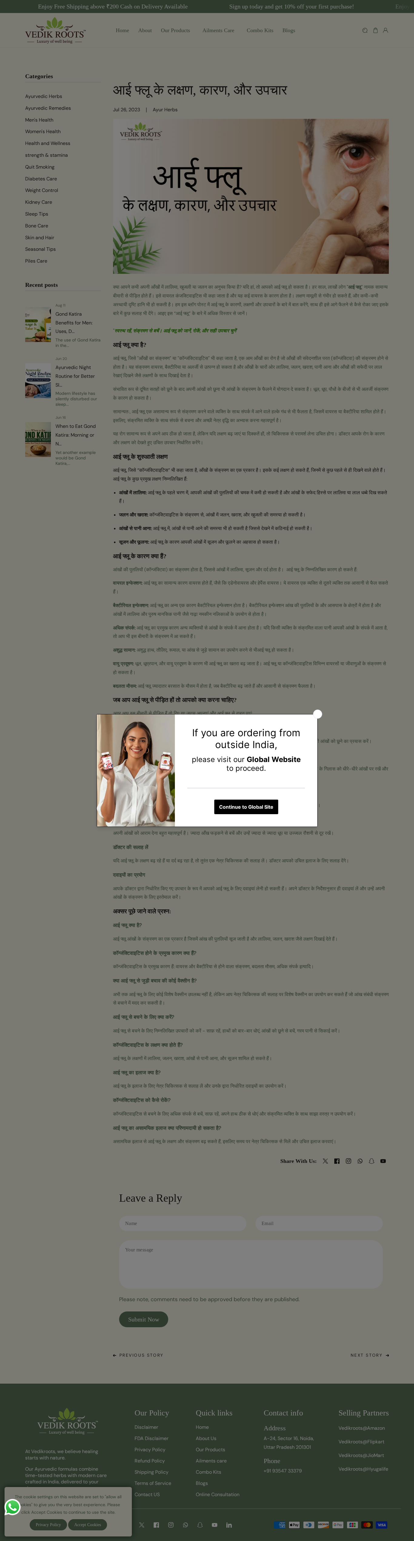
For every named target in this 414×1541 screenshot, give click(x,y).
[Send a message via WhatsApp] (12, 1507)
